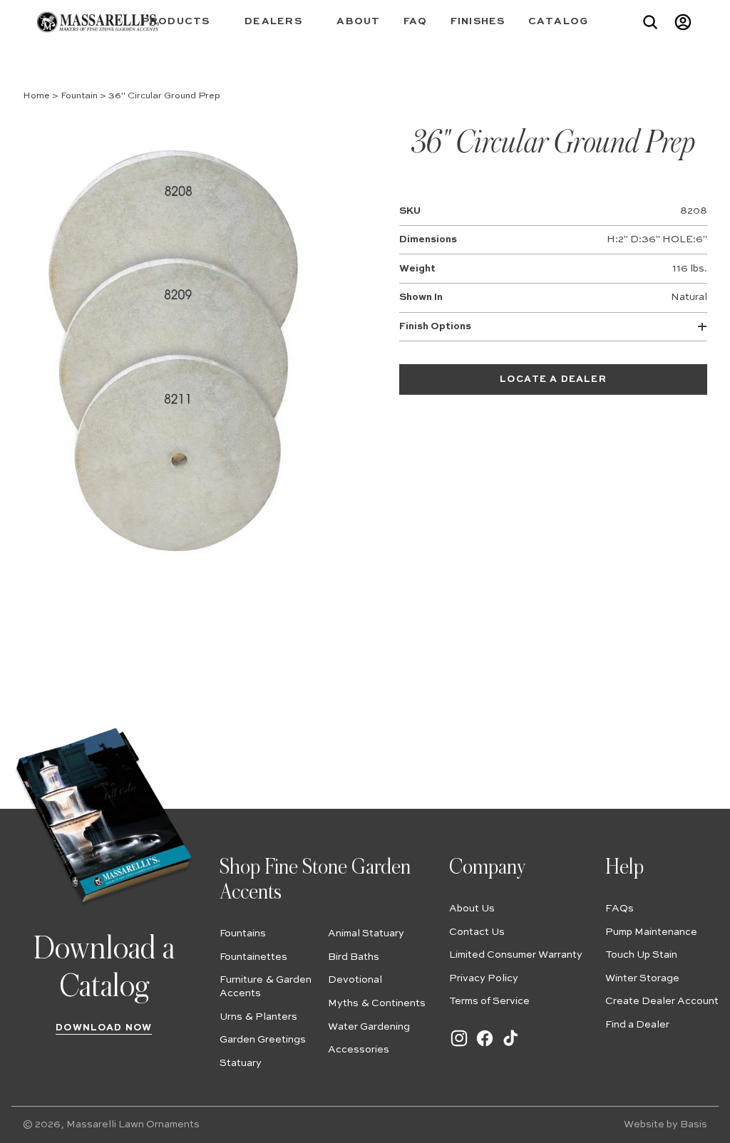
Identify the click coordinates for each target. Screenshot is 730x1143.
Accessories (358, 1050)
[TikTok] (510, 1045)
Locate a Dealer (553, 379)
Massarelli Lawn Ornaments (133, 1124)
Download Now (104, 1028)
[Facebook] (485, 1045)
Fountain (79, 95)
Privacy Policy (483, 978)
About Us (472, 909)
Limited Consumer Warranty (515, 955)
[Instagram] (459, 1045)
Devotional (355, 980)
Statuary (241, 1063)
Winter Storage (642, 978)
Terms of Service (489, 1001)
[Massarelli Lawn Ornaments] (97, 22)
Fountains (243, 933)
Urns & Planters (258, 1017)
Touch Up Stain (641, 955)
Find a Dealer (637, 1025)
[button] (182, 21)
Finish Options (435, 326)
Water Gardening (369, 1027)
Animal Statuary (366, 933)
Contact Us (477, 932)
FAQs (619, 909)
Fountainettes (253, 957)
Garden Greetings (263, 1040)
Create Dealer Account (662, 1001)
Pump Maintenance (651, 932)
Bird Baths (353, 957)
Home (36, 95)
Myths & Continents (377, 1003)
